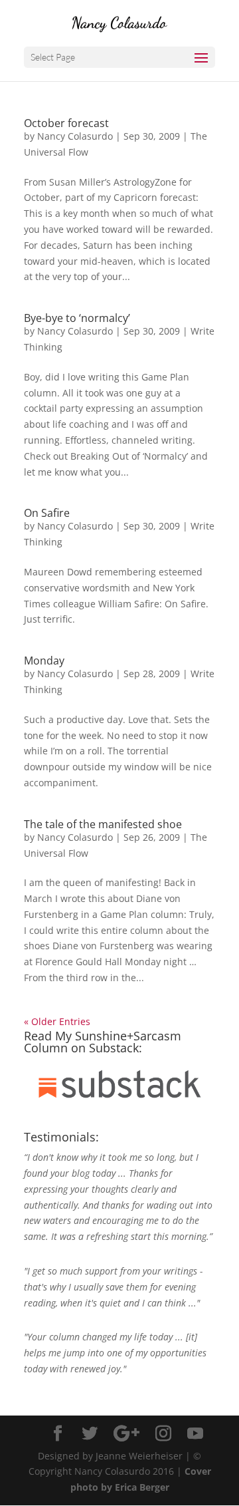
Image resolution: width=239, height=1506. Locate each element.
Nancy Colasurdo (75, 136)
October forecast (66, 123)
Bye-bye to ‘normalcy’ (77, 318)
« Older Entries (57, 1021)
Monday (44, 660)
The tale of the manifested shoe (103, 824)
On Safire (47, 513)
